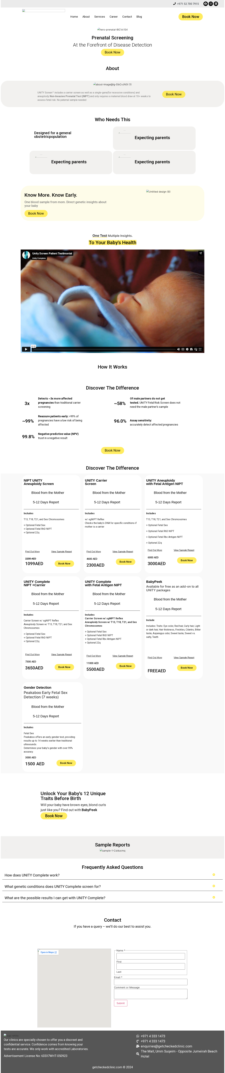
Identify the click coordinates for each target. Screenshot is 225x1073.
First (119, 961)
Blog (139, 16)
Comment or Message (127, 987)
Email (118, 977)
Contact (127, 16)
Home (74, 16)
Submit (121, 1003)
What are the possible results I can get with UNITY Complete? (55, 898)
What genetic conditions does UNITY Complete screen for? (53, 886)
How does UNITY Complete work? (32, 875)
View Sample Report (61, 551)
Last (118, 972)
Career (114, 16)
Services (99, 16)
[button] (6, 851)
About (86, 16)
